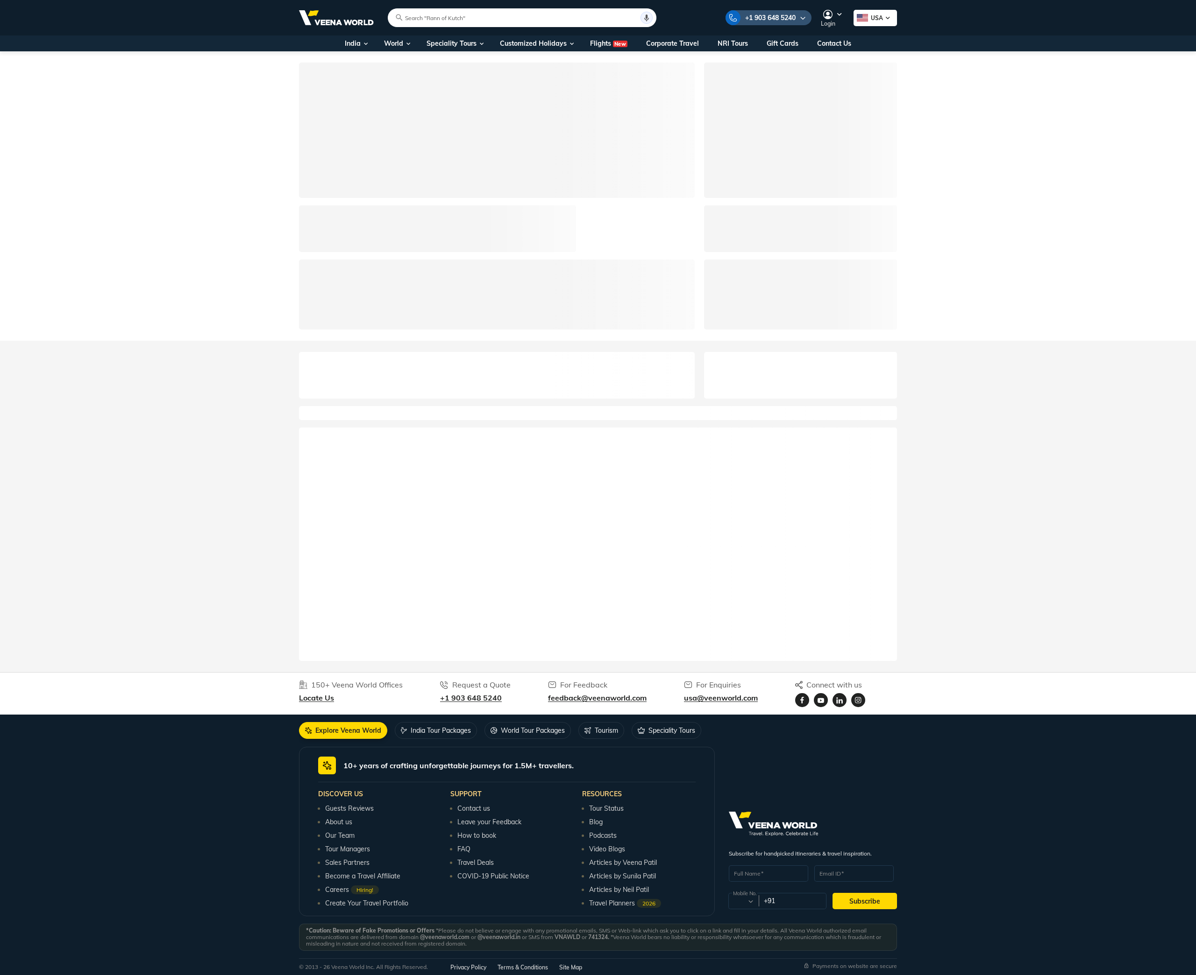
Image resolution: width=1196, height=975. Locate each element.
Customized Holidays (533, 43)
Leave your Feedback (489, 822)
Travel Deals (475, 862)
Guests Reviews (349, 808)
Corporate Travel (672, 43)
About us (338, 822)
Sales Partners (347, 862)
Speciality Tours (452, 43)
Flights (608, 43)
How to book (476, 835)
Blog (596, 822)
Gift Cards (782, 43)
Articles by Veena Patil (623, 862)
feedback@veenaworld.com (597, 697)
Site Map (570, 967)
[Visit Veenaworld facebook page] (802, 700)
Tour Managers (347, 849)
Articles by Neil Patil (619, 889)
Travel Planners (622, 903)
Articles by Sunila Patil (622, 876)
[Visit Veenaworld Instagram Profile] (858, 700)
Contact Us (834, 43)
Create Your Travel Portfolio (366, 903)
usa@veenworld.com (721, 697)
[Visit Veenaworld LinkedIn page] (840, 700)
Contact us (473, 808)
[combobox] (743, 901)
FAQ (463, 849)
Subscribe (864, 901)
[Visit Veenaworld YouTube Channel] (821, 700)
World (393, 43)
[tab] (343, 730)
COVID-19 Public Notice (493, 876)
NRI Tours (733, 43)
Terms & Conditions (523, 967)
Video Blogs (607, 849)
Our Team (340, 835)
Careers (349, 889)
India (353, 43)
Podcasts (603, 835)
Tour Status (606, 808)
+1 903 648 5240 (770, 18)
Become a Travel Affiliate (362, 876)
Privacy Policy (468, 967)
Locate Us (316, 697)
